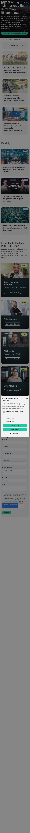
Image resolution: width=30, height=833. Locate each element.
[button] (15, 434)
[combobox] (27, 398)
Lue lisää (21, 408)
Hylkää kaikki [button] (15, 429)
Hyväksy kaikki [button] (15, 425)
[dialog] (15, 416)
